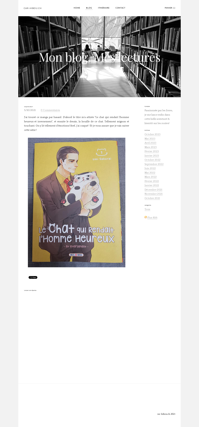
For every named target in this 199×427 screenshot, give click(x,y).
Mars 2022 (151, 177)
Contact (120, 8)
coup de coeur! (28, 106)
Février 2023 (152, 151)
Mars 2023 (151, 147)
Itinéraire (104, 8)
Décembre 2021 (153, 189)
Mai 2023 (150, 138)
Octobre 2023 (152, 134)
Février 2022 (152, 181)
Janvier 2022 (152, 185)
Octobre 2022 (152, 160)
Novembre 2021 (154, 194)
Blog (89, 8)
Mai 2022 (150, 172)
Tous (147, 209)
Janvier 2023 (152, 155)
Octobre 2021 (152, 198)
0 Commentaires (50, 110)
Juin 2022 (150, 168)
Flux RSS (152, 217)
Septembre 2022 (154, 164)
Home (77, 8)
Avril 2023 (150, 143)
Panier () (170, 8)
